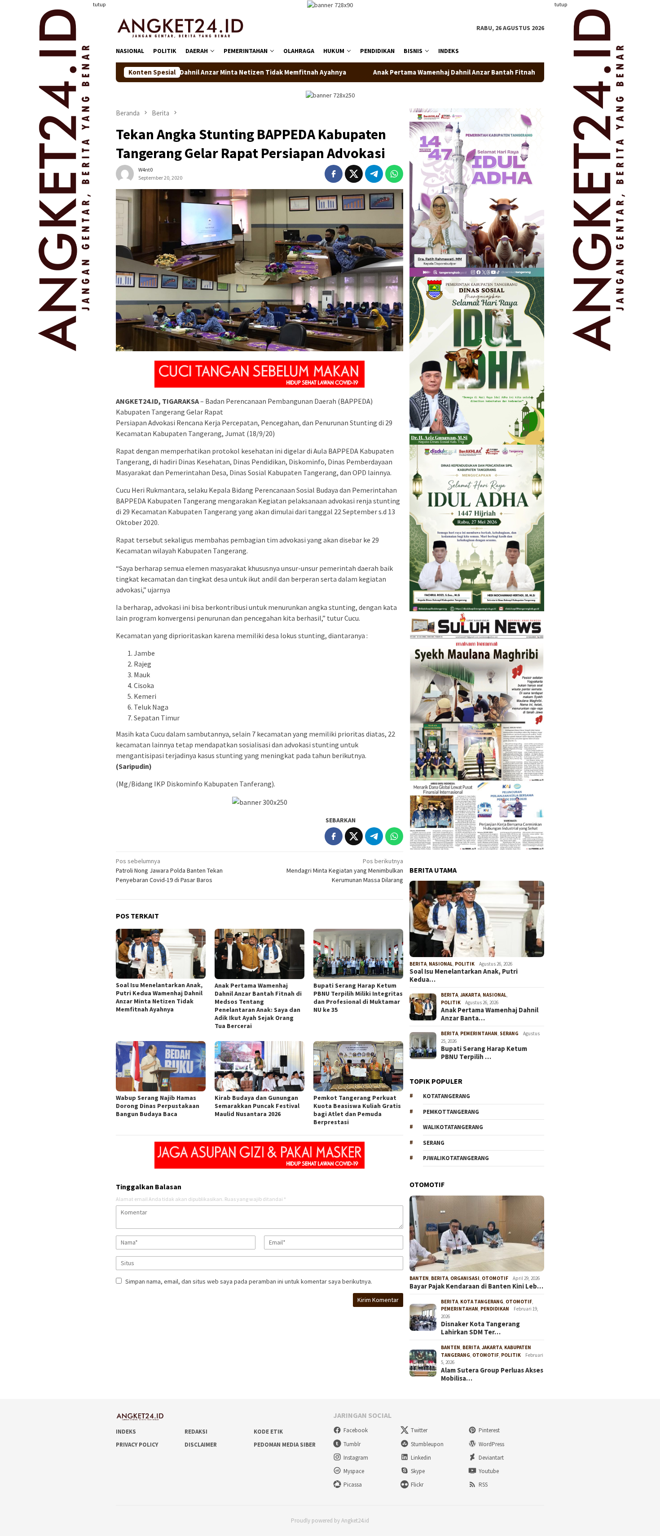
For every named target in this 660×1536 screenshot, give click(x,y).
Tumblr (352, 1444)
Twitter (419, 1430)
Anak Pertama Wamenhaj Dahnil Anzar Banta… (489, 1014)
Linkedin (421, 1457)
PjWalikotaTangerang (456, 1158)
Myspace (353, 1471)
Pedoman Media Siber (285, 1444)
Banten (419, 1278)
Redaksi (196, 1431)
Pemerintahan (478, 1033)
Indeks (126, 1431)
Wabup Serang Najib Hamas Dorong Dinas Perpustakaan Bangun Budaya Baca (157, 1106)
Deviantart (491, 1457)
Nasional (441, 964)
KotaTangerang (446, 1096)
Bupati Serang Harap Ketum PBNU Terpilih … (484, 1053)
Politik (465, 964)
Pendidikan (494, 1309)
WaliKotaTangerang (453, 1127)
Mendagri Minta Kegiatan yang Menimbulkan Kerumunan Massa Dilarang (344, 870)
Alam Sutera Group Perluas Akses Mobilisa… (492, 1374)
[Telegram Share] (374, 174)
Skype (418, 1471)
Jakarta (470, 995)
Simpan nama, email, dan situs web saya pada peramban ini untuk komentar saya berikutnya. (248, 1281)
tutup (99, 4)
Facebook (355, 1430)
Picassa (352, 1484)
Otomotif (495, 1278)
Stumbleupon (427, 1444)
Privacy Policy (137, 1444)
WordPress (491, 1444)
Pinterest (489, 1430)
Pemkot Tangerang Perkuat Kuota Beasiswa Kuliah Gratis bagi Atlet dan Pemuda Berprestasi (357, 1110)
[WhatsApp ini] (394, 174)
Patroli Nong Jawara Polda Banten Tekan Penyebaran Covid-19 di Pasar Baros (169, 870)
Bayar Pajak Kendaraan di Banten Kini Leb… (476, 1286)
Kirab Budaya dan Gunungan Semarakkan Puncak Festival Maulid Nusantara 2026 (257, 1106)
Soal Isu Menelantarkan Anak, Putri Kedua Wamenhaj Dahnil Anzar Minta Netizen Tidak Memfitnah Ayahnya (159, 997)
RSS (483, 1484)
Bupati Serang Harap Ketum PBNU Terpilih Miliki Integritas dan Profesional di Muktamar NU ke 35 (358, 997)
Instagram (355, 1457)
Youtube (489, 1471)
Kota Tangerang (481, 1301)
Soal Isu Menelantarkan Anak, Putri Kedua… (463, 975)
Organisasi (465, 1278)
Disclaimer (201, 1444)
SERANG (433, 1143)
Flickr (417, 1484)
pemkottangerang (451, 1112)
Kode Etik (268, 1431)
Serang (509, 1033)
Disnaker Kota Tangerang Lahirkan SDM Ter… (480, 1328)
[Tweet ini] (354, 174)
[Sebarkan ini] (334, 174)
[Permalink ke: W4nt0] (125, 173)
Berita (418, 964)
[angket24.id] (186, 27)
